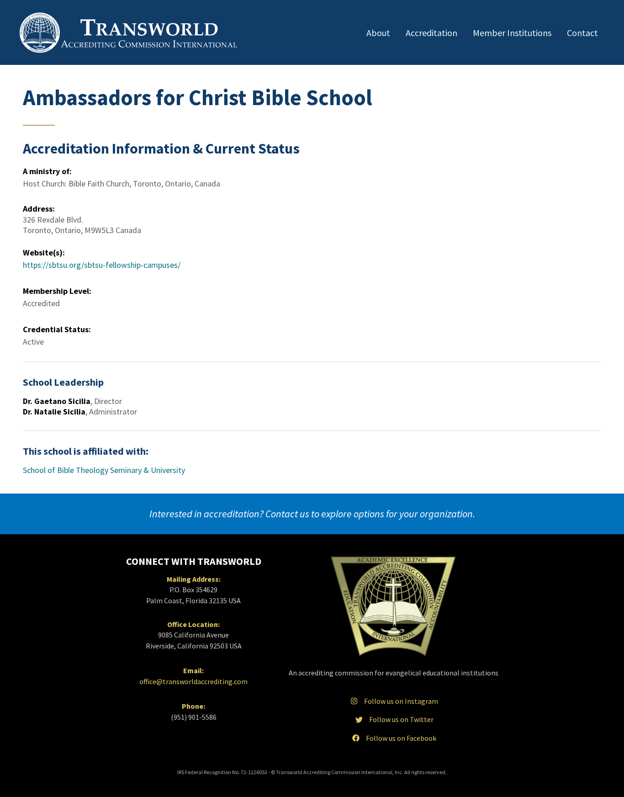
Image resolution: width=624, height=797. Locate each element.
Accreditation (431, 32)
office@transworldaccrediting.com (193, 681)
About (378, 32)
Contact (582, 32)
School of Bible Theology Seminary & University (104, 470)
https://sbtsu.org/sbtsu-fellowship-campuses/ (101, 265)
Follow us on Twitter (401, 719)
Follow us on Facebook (401, 738)
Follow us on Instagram (401, 701)
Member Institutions (512, 32)
